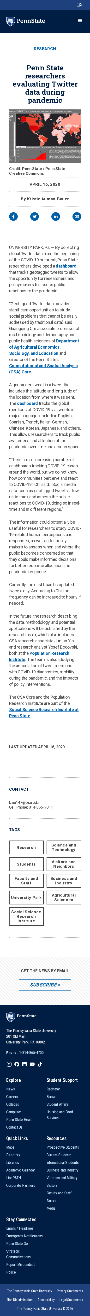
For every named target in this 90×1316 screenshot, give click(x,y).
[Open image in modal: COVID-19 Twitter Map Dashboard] (45, 136)
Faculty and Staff (26, 880)
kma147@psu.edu (24, 802)
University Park (26, 897)
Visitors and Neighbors (64, 864)
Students (26, 864)
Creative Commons (26, 173)
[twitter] (34, 217)
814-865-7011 (41, 807)
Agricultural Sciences (64, 897)
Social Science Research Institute (26, 916)
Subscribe (43, 985)
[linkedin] (55, 217)
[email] (76, 217)
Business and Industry (63, 880)
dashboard (66, 265)
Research (45, 48)
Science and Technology (63, 847)
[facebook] (13, 217)
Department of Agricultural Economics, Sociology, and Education (44, 347)
